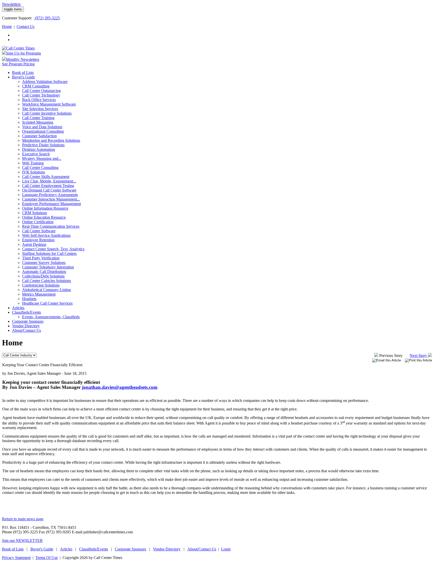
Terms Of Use (46, 557)
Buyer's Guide (41, 549)
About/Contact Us (201, 549)
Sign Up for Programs (23, 53)
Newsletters (11, 4)
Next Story (419, 355)
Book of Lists (13, 549)
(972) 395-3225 (47, 18)
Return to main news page (22, 519)
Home (7, 26)
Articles (66, 549)
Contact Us (25, 26)
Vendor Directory (167, 549)
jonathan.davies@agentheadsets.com (119, 387)
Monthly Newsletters (22, 59)
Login (226, 549)
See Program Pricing (18, 64)
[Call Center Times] (18, 48)
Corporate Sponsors (130, 549)
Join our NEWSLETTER (22, 540)
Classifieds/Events (93, 549)
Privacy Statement (16, 557)
